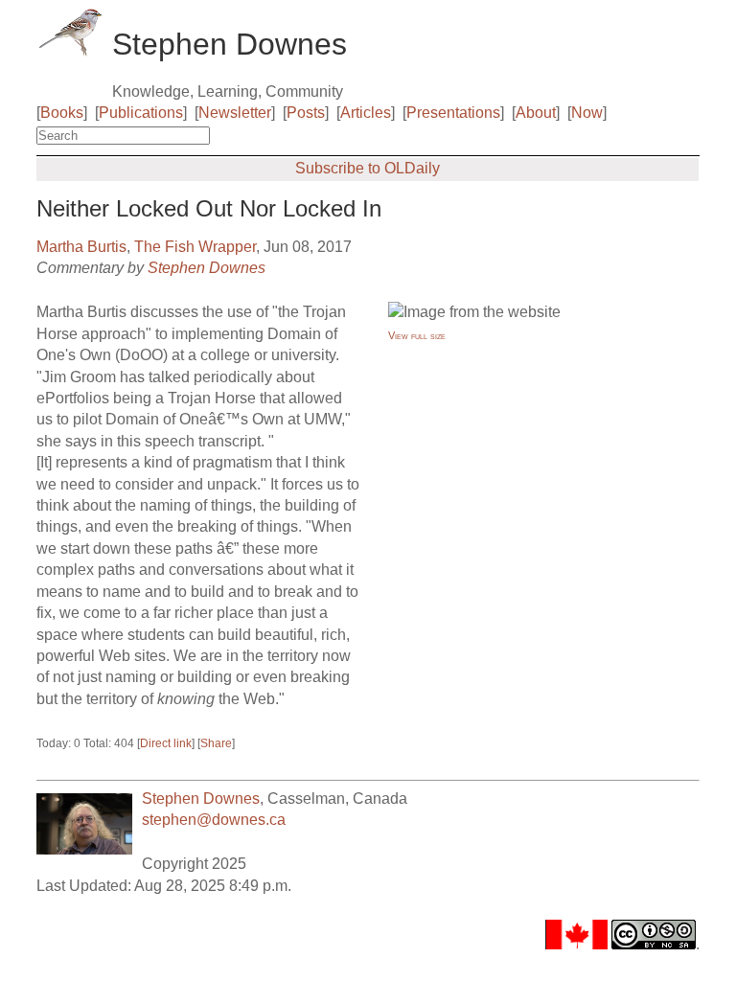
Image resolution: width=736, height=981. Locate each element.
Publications (141, 112)
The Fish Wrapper (195, 247)
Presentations (453, 112)
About (536, 112)
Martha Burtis (81, 247)
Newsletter (234, 112)
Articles (365, 112)
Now (587, 112)
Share (216, 743)
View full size (417, 335)
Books (61, 112)
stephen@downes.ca (214, 819)
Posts (306, 112)
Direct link (166, 743)
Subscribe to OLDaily (367, 168)
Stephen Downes (206, 268)
